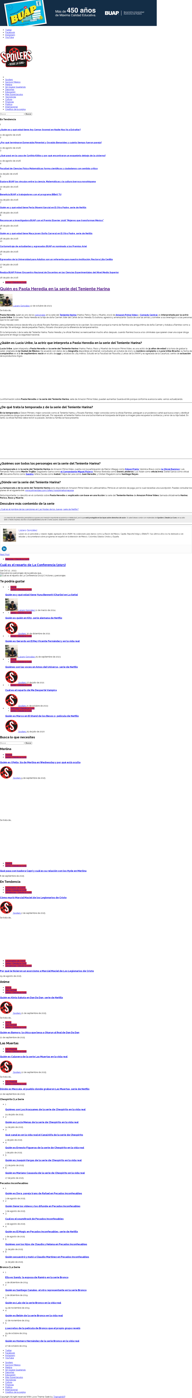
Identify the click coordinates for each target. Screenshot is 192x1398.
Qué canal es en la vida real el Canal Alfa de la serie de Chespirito (44, 1134)
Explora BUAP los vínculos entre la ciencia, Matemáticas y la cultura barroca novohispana (48, 181)
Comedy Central (149, 315)
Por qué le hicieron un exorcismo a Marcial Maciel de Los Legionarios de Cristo (47, 970)
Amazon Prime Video (127, 315)
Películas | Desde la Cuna (17, 559)
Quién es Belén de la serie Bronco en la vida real (34, 1315)
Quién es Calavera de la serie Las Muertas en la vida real (34, 1056)
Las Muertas (11, 1049)
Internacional (11, 107)
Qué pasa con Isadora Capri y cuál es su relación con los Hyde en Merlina (43, 870)
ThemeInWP (59, 1397)
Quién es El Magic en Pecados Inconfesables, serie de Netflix (41, 1231)
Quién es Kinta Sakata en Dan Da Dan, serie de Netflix (31, 997)
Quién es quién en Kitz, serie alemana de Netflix (33, 617)
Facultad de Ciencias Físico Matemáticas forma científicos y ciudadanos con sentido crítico (49, 168)
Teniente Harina (68, 315)
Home (13, 587)
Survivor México (13, 82)
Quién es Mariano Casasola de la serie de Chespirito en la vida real (45, 1172)
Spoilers (9, 79)
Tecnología (10, 97)
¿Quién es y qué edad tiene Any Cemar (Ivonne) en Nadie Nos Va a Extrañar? (40, 129)
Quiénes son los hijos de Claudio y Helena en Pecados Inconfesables (46, 1244)
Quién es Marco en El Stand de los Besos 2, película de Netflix (42, 715)
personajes (40, 315)
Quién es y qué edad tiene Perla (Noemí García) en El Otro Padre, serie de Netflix (43, 207)
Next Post (5, 554)
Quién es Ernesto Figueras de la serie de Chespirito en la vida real (44, 1147)
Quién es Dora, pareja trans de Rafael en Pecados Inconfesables (43, 1193)
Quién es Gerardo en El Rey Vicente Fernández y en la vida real (42, 641)
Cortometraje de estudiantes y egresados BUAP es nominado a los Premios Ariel (43, 246)
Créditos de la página (15, 109)
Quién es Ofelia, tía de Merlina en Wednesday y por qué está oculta (40, 762)
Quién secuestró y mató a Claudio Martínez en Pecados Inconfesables (47, 1256)
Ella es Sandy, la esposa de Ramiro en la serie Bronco (36, 1277)
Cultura (8, 99)
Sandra (29, 474)
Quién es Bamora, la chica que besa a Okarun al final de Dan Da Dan (39, 1032)
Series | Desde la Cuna (16, 282)
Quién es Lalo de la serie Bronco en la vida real (33, 1302)
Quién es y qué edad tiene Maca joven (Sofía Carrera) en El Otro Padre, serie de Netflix (46, 233)
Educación (10, 92)
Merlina (8, 84)
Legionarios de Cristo (15, 887)
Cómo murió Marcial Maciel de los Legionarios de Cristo (33, 897)
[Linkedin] (4, 548)
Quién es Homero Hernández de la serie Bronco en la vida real (42, 1340)
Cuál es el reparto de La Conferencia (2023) (33, 565)
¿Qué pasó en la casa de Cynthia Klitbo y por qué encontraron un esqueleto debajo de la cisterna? (53, 155)
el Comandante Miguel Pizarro (76, 471)
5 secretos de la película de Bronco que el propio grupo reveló (42, 1328)
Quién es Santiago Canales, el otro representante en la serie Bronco (46, 1290)
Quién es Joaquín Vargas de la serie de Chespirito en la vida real (43, 1160)
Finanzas (9, 102)
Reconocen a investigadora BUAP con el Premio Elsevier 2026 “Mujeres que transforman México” (52, 220)
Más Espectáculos (14, 94)
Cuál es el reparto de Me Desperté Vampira (31, 690)
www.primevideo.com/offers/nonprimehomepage (49, 490)
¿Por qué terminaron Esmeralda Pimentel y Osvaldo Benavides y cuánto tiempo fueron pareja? (51, 142)
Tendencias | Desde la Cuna (18, 892)
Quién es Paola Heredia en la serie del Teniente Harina (55, 288)
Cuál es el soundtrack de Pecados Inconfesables (34, 1218)
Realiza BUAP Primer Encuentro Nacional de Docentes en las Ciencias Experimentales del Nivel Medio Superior (59, 272)
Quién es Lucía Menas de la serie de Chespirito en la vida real (41, 1122)
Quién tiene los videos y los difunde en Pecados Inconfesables (42, 1206)
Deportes (9, 89)
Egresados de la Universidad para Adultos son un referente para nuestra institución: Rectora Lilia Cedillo (56, 259)
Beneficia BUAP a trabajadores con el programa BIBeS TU (30, 194)
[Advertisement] (78, 377)
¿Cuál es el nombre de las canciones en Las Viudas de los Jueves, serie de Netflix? (39, 509)
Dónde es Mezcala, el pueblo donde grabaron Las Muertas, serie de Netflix (44, 1088)
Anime (8, 987)
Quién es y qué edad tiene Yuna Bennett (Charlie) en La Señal (41, 594)
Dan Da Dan (11, 990)
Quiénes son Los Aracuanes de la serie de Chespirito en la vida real (45, 1109)
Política (8, 104)
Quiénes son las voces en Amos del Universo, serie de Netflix (41, 666)
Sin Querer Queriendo (15, 87)
